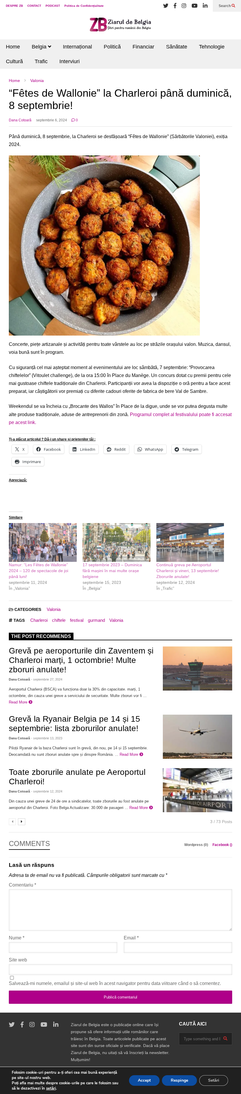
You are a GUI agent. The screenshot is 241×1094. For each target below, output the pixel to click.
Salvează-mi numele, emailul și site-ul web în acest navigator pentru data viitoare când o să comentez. (115, 983)
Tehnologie (212, 47)
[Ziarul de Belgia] (120, 25)
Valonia (54, 609)
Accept (144, 1080)
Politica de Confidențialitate (84, 5)
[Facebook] (175, 6)
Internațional (77, 47)
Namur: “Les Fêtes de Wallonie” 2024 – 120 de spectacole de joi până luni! (38, 570)
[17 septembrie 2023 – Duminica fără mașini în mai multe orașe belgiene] (116, 542)
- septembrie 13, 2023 (46, 738)
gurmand (96, 620)
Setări (213, 1080)
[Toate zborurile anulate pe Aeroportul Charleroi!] (197, 790)
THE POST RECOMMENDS (41, 636)
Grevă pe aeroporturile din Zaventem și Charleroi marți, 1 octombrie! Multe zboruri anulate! (81, 660)
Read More (19, 702)
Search (225, 6)
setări (51, 1088)
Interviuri (69, 61)
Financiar (143, 47)
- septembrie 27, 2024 (46, 679)
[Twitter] (165, 6)
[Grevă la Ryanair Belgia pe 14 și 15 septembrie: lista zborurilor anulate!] (197, 737)
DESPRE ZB (14, 5)
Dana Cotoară (20, 120)
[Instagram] (184, 6)
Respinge (179, 1080)
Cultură (14, 61)
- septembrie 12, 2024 (46, 791)
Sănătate (176, 47)
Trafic (41, 61)
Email (131, 937)
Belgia (40, 47)
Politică (112, 47)
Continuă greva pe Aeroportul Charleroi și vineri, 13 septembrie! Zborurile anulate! (187, 570)
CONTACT (34, 5)
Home (13, 47)
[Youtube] (195, 6)
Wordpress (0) (196, 845)
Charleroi (39, 620)
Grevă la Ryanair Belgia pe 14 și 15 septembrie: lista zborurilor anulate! (74, 723)
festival (76, 620)
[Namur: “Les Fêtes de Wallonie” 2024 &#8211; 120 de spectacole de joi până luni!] (43, 542)
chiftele (59, 620)
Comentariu (22, 884)
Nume (16, 937)
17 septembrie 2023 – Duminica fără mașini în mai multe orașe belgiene (112, 570)
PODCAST (53, 5)
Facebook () (222, 845)
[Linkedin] (205, 6)
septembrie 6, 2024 (51, 120)
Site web (18, 959)
